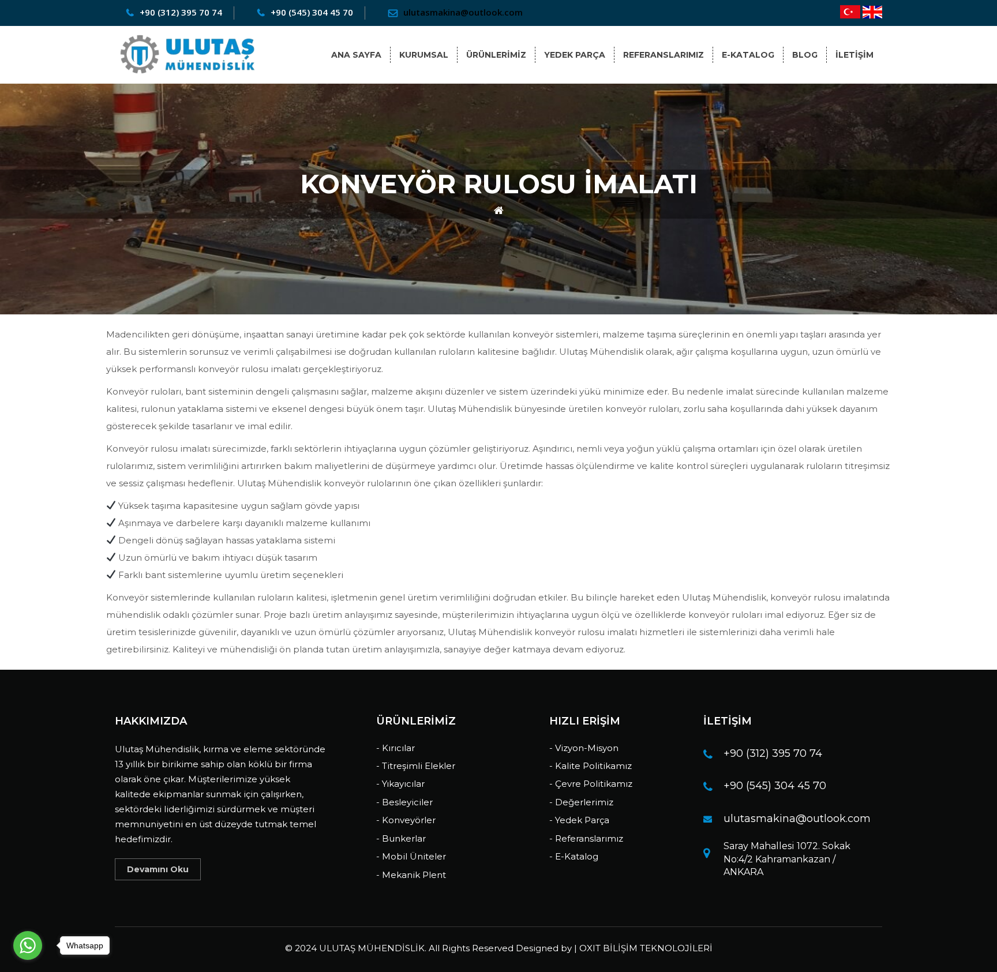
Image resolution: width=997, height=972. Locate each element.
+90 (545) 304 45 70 (775, 785)
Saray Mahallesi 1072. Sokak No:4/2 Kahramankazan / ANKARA (787, 859)
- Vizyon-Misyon (584, 747)
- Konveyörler (406, 820)
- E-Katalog (573, 856)
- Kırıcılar (395, 747)
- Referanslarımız (586, 838)
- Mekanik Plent (411, 874)
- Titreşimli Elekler (415, 765)
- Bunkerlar (401, 838)
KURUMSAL (423, 55)
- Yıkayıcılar (400, 783)
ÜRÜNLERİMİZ (496, 55)
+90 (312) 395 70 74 (773, 753)
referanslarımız (663, 55)
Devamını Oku (158, 869)
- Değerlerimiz (581, 802)
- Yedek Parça (579, 820)
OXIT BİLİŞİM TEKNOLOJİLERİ (646, 948)
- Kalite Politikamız (590, 765)
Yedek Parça (574, 55)
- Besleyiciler (404, 802)
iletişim (854, 55)
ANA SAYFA (356, 55)
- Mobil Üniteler (411, 856)
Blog (805, 55)
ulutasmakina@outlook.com (797, 818)
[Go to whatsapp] (27, 945)
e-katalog (748, 55)
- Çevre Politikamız (590, 783)
